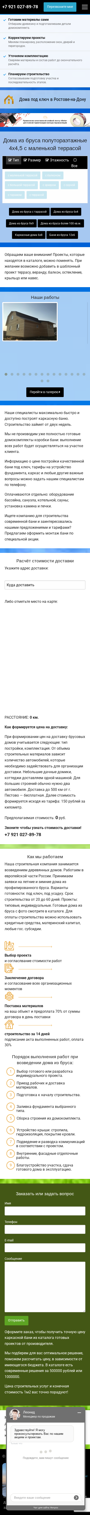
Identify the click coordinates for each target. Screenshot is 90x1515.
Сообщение (13, 1259)
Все (74, 166)
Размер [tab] (34, 160)
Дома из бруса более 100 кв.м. (61, 223)
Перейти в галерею (44, 392)
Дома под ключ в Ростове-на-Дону (52, 99)
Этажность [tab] (59, 160)
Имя (8, 1203)
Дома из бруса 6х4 (66, 211)
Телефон (11, 1222)
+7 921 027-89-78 (20, 6)
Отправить (16, 1320)
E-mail (9, 1240)
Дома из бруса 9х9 (21, 223)
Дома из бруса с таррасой (29, 211)
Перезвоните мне (60, 7)
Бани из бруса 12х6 (62, 235)
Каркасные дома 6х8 (28, 235)
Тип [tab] (15, 160)
